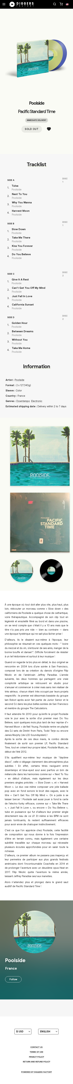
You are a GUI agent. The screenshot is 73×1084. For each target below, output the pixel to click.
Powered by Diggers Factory (36, 1072)
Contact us (36, 1047)
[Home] (21, 4)
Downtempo (23, 401)
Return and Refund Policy (36, 1061)
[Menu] (4, 4)
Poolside (36, 103)
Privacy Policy (36, 1057)
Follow (13, 979)
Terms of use (36, 1052)
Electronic (36, 401)
